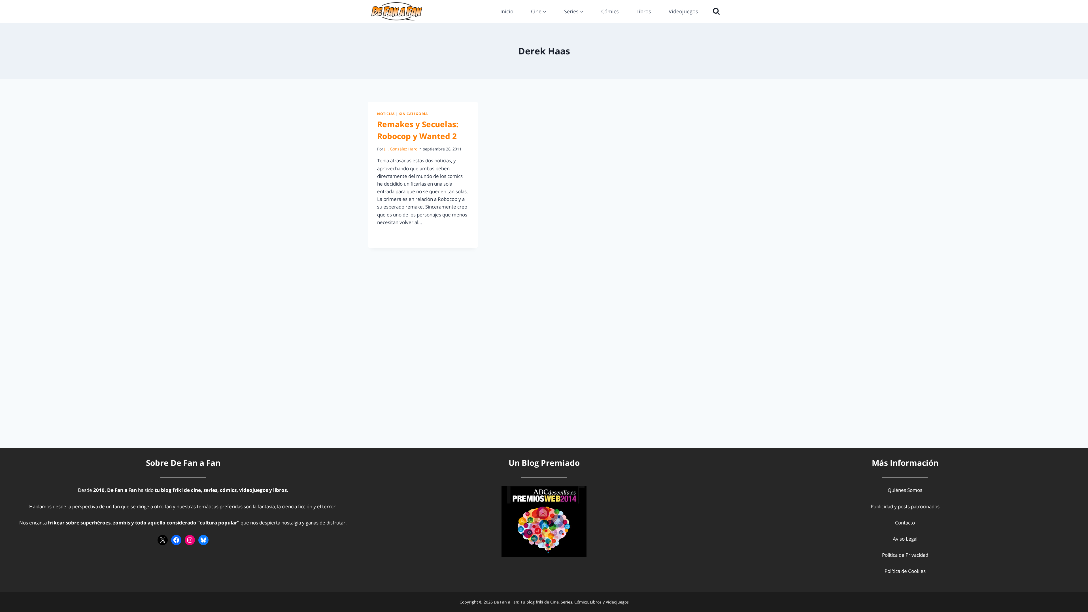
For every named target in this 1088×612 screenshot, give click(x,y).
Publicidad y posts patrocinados (905, 506)
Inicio (506, 11)
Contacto (905, 522)
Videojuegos (683, 11)
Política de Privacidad (905, 555)
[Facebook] (176, 540)
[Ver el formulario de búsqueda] (715, 11)
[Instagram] (190, 540)
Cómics (610, 11)
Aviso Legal (905, 539)
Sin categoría (413, 113)
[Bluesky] (203, 540)
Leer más (390, 235)
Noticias (386, 113)
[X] (163, 540)
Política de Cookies (905, 571)
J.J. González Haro (400, 149)
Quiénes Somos (905, 490)
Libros (643, 11)
